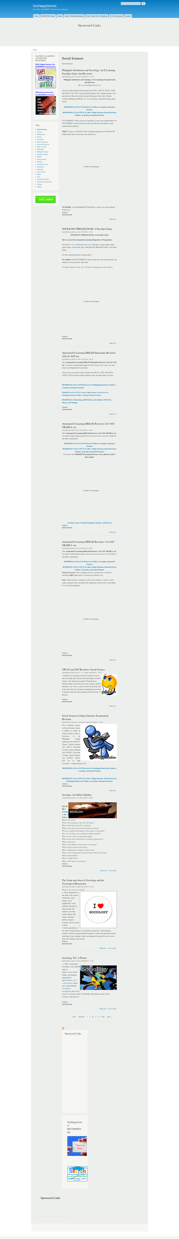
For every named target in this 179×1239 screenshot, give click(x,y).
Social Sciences (42, 129)
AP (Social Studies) (43, 179)
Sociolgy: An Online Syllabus (76, 794)
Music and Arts (42, 147)
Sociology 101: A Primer (74, 957)
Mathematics (41, 134)
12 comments (112, 948)
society (69, 972)
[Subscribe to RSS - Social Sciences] (63, 1027)
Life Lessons (41, 172)
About (60, 16)
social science (68, 983)
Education (40, 169)
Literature (40, 139)
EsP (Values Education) (44, 182)
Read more (112, 219)
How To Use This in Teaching (97, 16)
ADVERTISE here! (48, 16)
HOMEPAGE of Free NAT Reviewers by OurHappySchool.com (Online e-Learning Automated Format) (89, 769)
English (39, 187)
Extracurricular (42, 159)
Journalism (40, 167)
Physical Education (43, 144)
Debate (39, 157)
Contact (128, 16)
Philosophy (40, 149)
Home (36, 16)
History (39, 137)
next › (103, 1016)
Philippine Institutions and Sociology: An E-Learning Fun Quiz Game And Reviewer (88, 71)
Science (39, 132)
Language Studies (42, 154)
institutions (69, 980)
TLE (38, 177)
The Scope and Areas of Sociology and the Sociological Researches (83, 882)
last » (109, 1016)
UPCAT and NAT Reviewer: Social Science (83, 669)
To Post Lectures (116, 16)
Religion (39, 162)
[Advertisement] (89, 34)
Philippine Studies (42, 152)
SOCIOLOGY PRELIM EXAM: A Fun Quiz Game (87, 228)
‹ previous (81, 1016)
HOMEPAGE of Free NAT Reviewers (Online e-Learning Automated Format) (89, 108)
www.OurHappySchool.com (90, 85)
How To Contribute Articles (74, 16)
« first (74, 1016)
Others (39, 174)
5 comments (112, 870)
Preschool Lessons (42, 164)
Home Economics (42, 142)
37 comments (112, 1009)
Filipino (39, 184)
